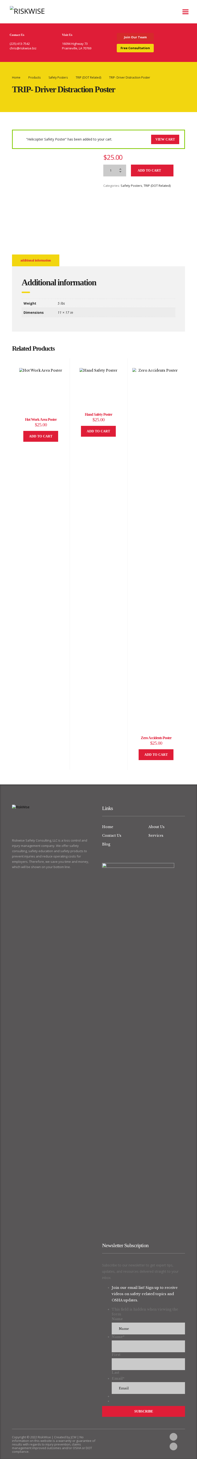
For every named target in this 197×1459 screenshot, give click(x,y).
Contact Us (111, 835)
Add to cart (149, 170)
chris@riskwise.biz (23, 48)
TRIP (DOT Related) (157, 185)
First (116, 1354)
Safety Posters (131, 185)
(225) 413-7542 (20, 43)
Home (16, 77)
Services (155, 835)
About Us (156, 827)
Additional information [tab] (35, 260)
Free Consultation (135, 48)
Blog (106, 844)
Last (115, 1372)
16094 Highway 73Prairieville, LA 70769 (76, 45)
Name (117, 1319)
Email (118, 1378)
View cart (165, 139)
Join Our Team (135, 37)
